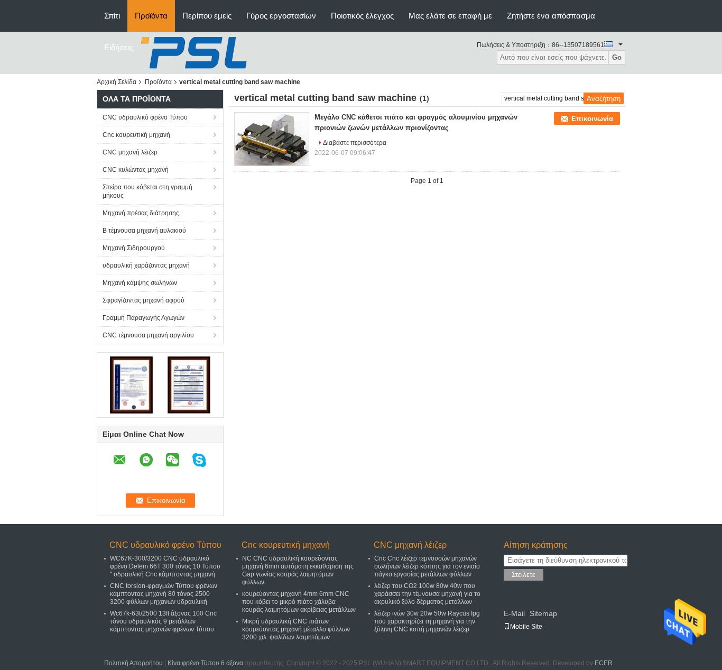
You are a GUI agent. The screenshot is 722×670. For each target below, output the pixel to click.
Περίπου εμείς (207, 15)
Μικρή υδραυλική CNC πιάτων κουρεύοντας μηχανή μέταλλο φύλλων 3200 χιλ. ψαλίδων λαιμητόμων (296, 629)
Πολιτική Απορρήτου (133, 663)
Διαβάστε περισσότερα (354, 142)
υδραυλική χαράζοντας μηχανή (146, 265)
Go (617, 57)
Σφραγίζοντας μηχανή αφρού (143, 300)
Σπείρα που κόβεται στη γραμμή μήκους (147, 191)
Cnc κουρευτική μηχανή (136, 135)
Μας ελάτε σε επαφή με (450, 15)
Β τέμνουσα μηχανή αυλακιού (144, 230)
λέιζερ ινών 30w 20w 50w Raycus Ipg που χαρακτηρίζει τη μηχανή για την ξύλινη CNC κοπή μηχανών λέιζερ (427, 621)
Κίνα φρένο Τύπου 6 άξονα (205, 663)
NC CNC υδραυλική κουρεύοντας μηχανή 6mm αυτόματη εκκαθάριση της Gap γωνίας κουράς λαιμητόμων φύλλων (298, 570)
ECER (604, 663)
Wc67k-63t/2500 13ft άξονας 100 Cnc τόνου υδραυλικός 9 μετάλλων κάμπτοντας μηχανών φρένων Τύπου (163, 621)
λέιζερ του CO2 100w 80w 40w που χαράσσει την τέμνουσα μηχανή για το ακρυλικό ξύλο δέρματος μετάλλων (427, 593)
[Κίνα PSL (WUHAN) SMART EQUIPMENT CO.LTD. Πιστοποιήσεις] (131, 384)
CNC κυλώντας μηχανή (136, 169)
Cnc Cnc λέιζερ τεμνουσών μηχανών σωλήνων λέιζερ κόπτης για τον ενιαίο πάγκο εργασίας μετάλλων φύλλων (427, 566)
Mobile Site (526, 626)
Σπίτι (112, 15)
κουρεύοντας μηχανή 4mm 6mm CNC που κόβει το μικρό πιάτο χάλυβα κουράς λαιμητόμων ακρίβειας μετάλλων (299, 601)
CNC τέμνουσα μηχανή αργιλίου (148, 335)
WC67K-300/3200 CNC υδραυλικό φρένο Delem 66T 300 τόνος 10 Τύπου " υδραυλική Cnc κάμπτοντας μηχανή (165, 566)
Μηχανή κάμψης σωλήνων (140, 283)
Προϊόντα (151, 15)
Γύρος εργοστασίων (281, 15)
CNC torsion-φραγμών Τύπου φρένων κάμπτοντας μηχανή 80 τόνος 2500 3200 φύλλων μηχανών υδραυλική (163, 593)
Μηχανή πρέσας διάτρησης (141, 213)
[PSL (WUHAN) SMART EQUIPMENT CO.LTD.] (195, 52)
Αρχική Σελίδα (116, 82)
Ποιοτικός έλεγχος (362, 15)
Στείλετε (523, 575)
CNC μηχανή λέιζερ (130, 152)
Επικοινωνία (592, 119)
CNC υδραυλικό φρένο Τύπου (145, 117)
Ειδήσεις (118, 47)
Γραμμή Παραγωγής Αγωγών (143, 318)
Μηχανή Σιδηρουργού (134, 248)
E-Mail (514, 613)
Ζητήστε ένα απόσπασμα (551, 15)
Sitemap (543, 613)
